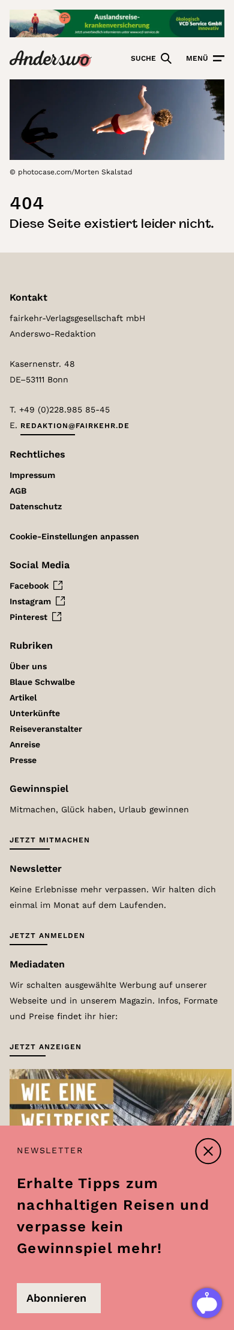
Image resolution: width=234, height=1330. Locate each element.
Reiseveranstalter (46, 729)
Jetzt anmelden (47, 935)
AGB (18, 490)
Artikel (23, 697)
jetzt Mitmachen (50, 840)
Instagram (30, 601)
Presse (23, 760)
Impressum (32, 475)
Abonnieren (56, 1298)
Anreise (25, 744)
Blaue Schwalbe (42, 682)
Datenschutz (36, 506)
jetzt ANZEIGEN (46, 1047)
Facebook (29, 585)
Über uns (28, 666)
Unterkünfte (35, 713)
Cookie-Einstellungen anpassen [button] (74, 536)
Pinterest (28, 617)
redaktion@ (75, 425)
